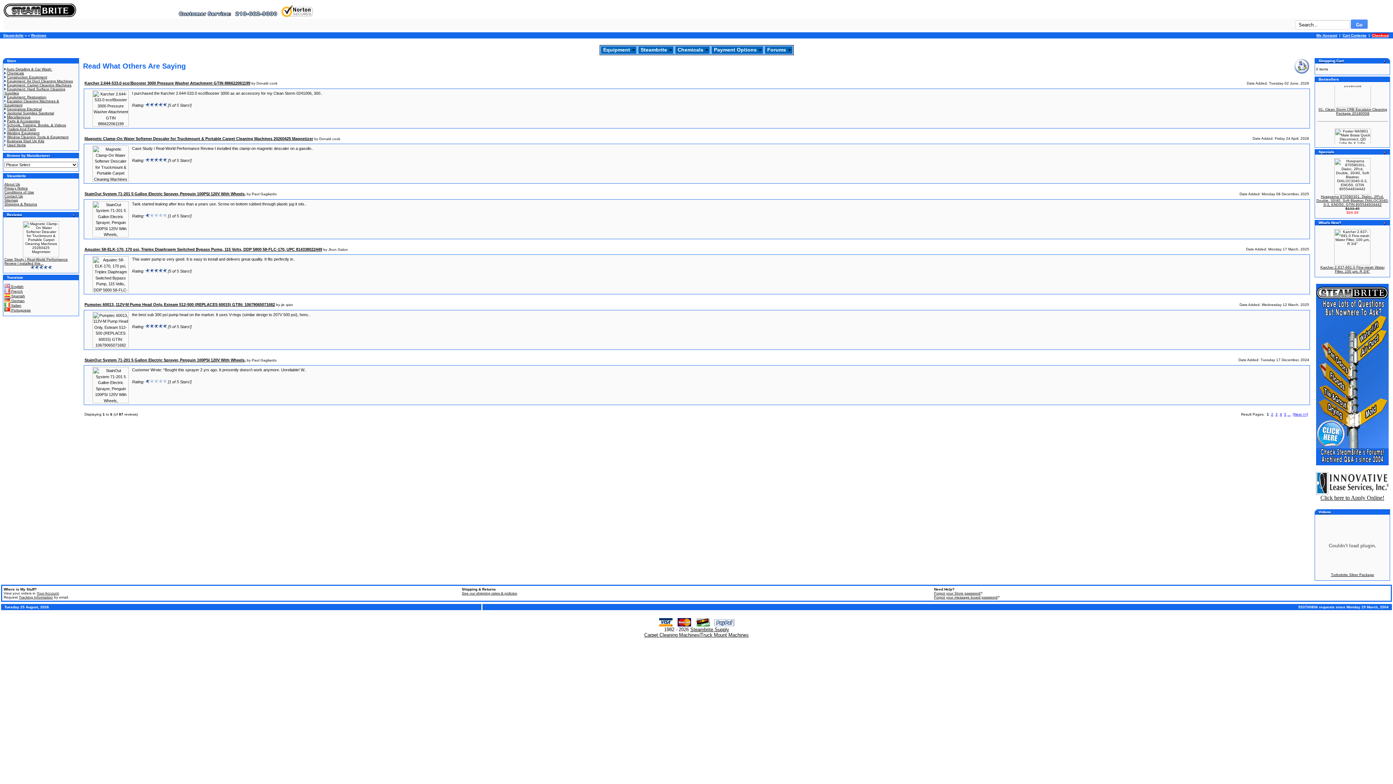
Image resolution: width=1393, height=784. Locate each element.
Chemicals (690, 50)
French (16, 291)
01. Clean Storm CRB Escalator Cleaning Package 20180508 (1353, 103)
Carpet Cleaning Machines (671, 635)
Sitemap (11, 200)
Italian (15, 305)
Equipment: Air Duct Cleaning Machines (40, 81)
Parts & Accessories (23, 121)
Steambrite (654, 50)
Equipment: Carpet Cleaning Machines (39, 85)
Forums (776, 50)
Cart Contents (1355, 35)
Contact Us (13, 196)
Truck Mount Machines (724, 635)
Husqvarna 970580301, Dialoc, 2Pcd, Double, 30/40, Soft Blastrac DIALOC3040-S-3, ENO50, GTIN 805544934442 (1352, 201)
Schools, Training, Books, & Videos (36, 125)
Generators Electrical (24, 109)
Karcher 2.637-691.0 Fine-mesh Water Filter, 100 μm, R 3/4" (1352, 269)
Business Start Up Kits (25, 141)
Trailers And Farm (21, 129)
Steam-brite (13, 35)
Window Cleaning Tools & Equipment (38, 137)
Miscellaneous (18, 117)
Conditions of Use (19, 192)
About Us (12, 184)
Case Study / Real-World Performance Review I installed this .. (36, 261)
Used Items (16, 145)
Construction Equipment (27, 77)
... (1289, 414)
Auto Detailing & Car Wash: (29, 69)
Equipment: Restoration (26, 97)
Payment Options (735, 50)
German (17, 301)
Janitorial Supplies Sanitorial (30, 113)
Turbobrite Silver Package (1352, 575)
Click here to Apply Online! (1352, 498)
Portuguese (20, 310)
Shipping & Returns (20, 204)
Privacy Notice (16, 188)
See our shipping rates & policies (489, 593)
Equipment (616, 50)
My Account (1326, 35)
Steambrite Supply (709, 629)
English (17, 287)
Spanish (17, 296)
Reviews (38, 35)
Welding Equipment (23, 133)
